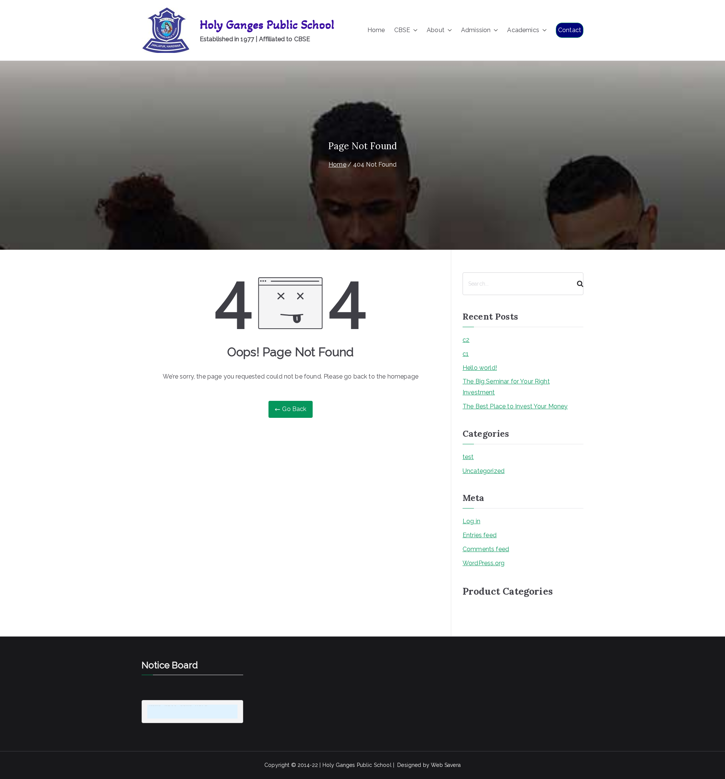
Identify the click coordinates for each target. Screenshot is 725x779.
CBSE (402, 30)
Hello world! (480, 367)
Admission (476, 30)
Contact (569, 30)
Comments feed (486, 549)
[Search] (577, 283)
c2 (466, 339)
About (435, 30)
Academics (523, 30)
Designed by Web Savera (429, 765)
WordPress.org (483, 563)
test (468, 457)
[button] (414, 30)
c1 (466, 353)
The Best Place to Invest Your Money (515, 406)
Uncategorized (483, 471)
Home (376, 30)
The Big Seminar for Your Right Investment (506, 387)
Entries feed (480, 535)
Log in (471, 521)
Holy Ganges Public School (267, 24)
